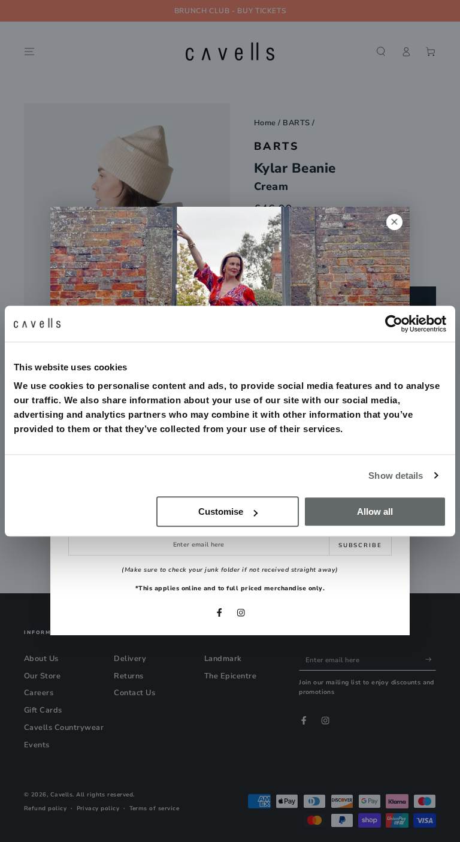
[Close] (394, 222)
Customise (220, 511)
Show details (395, 475)
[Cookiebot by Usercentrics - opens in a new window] (393, 324)
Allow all (375, 511)
